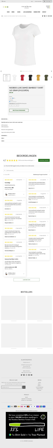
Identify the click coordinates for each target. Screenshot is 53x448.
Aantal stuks (11, 103)
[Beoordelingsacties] (24, 180)
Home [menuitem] (8, 12)
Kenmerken (4, 135)
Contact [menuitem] (44, 12)
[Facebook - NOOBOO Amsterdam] (44, 16)
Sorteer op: (36, 174)
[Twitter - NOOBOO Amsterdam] (42, 16)
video (2, 141)
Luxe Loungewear (39, 387)
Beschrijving (4, 119)
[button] (34, 160)
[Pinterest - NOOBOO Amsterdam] (49, 16)
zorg (2, 138)
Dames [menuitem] (18, 12)
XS (10, 98)
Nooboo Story (40, 388)
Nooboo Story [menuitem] (37, 12)
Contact (39, 390)
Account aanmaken (38, 1)
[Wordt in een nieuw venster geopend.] (33, 188)
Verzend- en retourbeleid (26, 400)
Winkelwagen (48, 1)
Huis (2, 16)
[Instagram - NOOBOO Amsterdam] (46, 16)
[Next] (51, 71)
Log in (32, 1)
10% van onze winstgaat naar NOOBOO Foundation (26, 410)
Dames (39, 385)
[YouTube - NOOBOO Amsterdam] (51, 16)
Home (39, 382)
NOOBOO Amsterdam (28, 441)
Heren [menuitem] (13, 12)
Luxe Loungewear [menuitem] (27, 12)
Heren (39, 384)
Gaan (24, 387)
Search (26, 397)
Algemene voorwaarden (26, 398)
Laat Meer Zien (32, 185)
